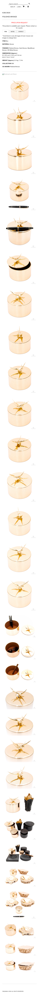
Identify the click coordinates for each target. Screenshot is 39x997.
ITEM (5, 31)
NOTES (12, 31)
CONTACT (20, 31)
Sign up (12, 6)
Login (19, 6)
